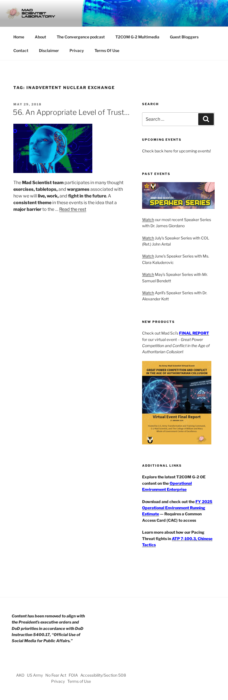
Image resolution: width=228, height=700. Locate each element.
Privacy (77, 50)
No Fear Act (55, 675)
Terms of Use (79, 681)
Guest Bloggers (184, 36)
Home (18, 36)
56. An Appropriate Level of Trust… (71, 112)
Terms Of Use (107, 50)
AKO (20, 675)
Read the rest (72, 209)
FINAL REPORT (194, 333)
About (40, 36)
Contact (20, 50)
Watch (148, 219)
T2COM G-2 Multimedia (137, 36)
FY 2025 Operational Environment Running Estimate (177, 507)
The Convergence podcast (81, 36)
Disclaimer (49, 50)
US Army (35, 675)
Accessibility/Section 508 (103, 675)
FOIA (73, 675)
